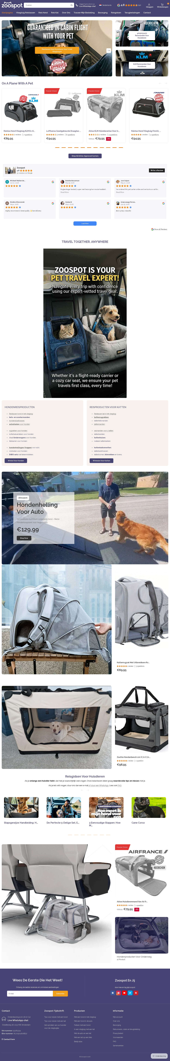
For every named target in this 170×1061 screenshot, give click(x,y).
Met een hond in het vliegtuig (85, 1017)
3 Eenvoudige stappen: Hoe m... (105, 824)
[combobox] (49, 5)
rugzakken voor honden (18, 431)
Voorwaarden (118, 1037)
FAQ (119, 785)
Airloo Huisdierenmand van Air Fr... (132, 902)
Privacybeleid (118, 1033)
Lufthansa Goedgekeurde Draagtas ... (63, 131)
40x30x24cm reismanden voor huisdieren (142, 35)
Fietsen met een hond (82, 1025)
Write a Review (157, 170)
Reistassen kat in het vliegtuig (105, 414)
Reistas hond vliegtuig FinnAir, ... (146, 131)
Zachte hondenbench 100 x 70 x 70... (133, 757)
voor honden (19, 424)
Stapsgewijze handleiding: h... (21, 822)
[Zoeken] (71, 5)
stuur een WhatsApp (99, 785)
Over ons (116, 1021)
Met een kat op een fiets (83, 1037)
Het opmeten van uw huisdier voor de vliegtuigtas (55, 1026)
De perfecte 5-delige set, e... (63, 822)
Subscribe (60, 994)
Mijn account (117, 1017)
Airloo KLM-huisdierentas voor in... (104, 131)
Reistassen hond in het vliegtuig (21, 414)
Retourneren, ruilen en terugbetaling (126, 1029)
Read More (65, 192)
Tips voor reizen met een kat (55, 1021)
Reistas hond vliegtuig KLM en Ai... (19, 131)
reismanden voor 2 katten (103, 431)
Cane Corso (138, 822)
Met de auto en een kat (82, 1033)
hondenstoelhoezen (16, 421)
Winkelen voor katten (101, 461)
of (90, 785)
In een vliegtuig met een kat (84, 1029)
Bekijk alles (78, 1041)
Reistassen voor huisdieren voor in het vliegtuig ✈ (57, 50)
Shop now (24, 538)
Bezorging (117, 1025)
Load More (85, 223)
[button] (162, 5)
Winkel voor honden (16, 461)
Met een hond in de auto (83, 1021)
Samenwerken (118, 1046)
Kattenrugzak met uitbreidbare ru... (133, 662)
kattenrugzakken (101, 417)
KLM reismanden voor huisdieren (142, 65)
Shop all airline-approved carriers (85, 156)
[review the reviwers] (53, 182)
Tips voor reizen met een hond (56, 1017)
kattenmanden (99, 424)
